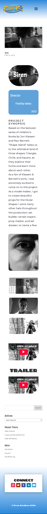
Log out (7, 453)
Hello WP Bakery (11, 439)
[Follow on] (34, 485)
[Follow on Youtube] (18, 485)
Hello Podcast (10, 431)
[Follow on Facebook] (23, 485)
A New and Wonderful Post (14, 435)
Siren (7, 52)
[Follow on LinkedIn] (29, 485)
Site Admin (9, 449)
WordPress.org (10, 457)
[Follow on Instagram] (13, 485)
